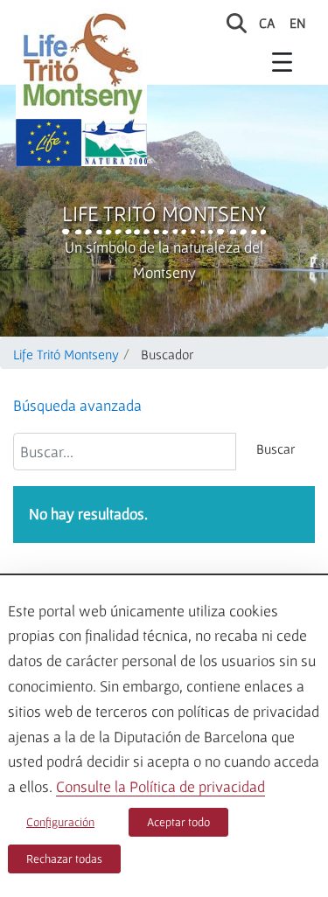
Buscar (275, 448)
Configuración (60, 822)
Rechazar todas (64, 859)
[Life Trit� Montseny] (81, 63)
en (298, 23)
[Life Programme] (48, 142)
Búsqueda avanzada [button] (77, 405)
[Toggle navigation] (282, 61)
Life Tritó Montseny (164, 213)
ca (267, 23)
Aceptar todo (178, 822)
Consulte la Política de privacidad (160, 786)
